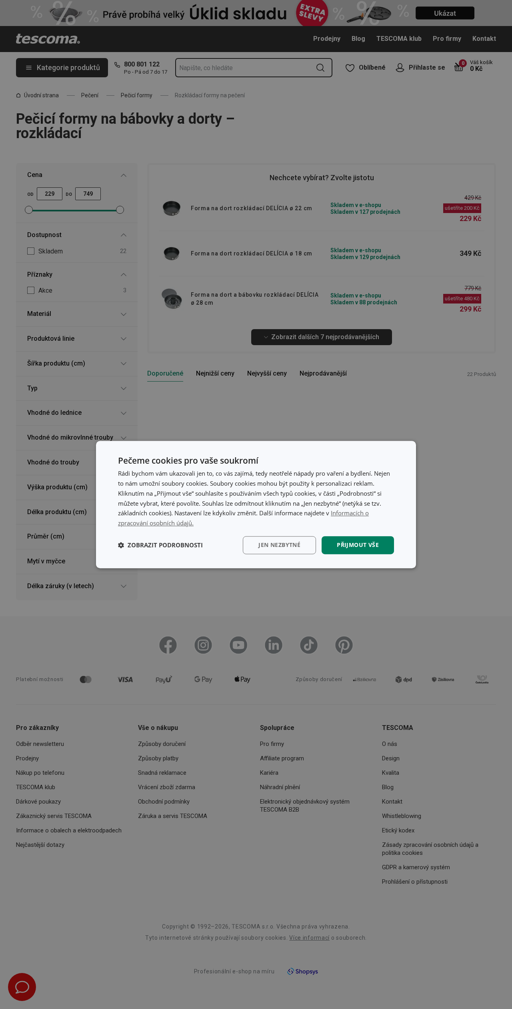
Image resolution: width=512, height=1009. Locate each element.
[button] (160, 545)
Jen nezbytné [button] (279, 545)
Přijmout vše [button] (358, 545)
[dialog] (256, 504)
